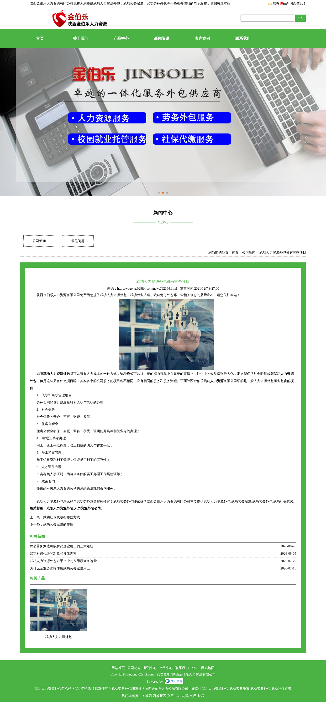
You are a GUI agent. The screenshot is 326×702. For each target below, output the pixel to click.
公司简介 (134, 668)
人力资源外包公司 (87, 508)
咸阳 (148, 696)
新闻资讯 (161, 38)
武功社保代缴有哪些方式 (61, 517)
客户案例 (202, 38)
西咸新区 (159, 696)
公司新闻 (39, 241)
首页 (40, 38)
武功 (178, 696)
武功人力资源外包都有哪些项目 (282, 252)
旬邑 (193, 696)
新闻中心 (150, 668)
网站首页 (118, 668)
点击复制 (163, 674)
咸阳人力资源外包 (60, 508)
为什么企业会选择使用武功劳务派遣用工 (60, 568)
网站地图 (208, 668)
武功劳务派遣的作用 (58, 524)
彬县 (185, 696)
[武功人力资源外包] (58, 592)
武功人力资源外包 (106, 3)
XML (195, 668)
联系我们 (243, 38)
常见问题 (77, 241)
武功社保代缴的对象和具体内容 (53, 553)
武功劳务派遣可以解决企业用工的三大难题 (61, 546)
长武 (201, 696)
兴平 (170, 696)
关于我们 (80, 38)
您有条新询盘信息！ (289, 3)
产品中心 (121, 38)
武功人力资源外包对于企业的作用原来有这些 (63, 561)
